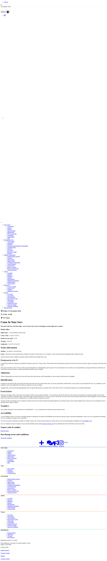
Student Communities (9, 255)
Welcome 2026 (8, 307)
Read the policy (5, 431)
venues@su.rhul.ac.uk (47, 423)
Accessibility (85, 421)
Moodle (3, 556)
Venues (6, 292)
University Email (5, 553)
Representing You (8, 240)
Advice (6, 271)
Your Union (7, 225)
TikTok (66, 442)
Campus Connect (5, 559)
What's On (7, 285)
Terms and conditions (6, 438)
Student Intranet (5, 550)
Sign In (6, 2)
